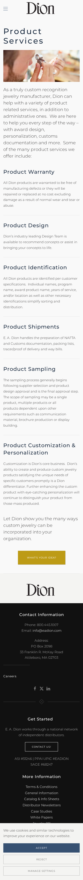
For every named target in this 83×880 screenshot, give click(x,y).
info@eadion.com (47, 630)
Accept (41, 847)
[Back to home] (41, 9)
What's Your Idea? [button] (41, 557)
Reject (41, 859)
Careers (10, 676)
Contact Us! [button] (41, 746)
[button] (5, 9)
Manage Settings (41, 870)
